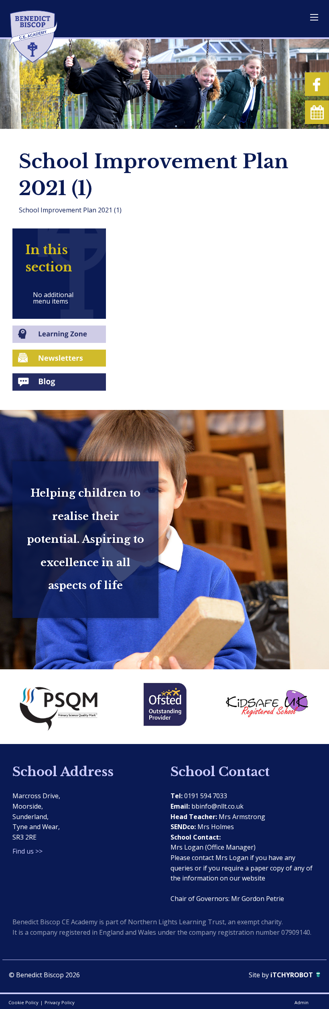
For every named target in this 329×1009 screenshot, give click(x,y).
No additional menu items (53, 298)
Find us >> (27, 851)
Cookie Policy (23, 1002)
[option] (63, 706)
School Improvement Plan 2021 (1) (70, 210)
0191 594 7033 (205, 795)
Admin (301, 1002)
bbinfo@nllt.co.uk (217, 806)
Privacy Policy (60, 1002)
